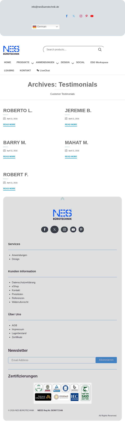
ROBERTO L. (17, 110)
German (41, 26)
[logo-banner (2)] (62, 402)
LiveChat (45, 70)
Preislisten (17, 294)
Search (100, 49)
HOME (7, 62)
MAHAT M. (76, 142)
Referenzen (18, 298)
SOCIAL (80, 62)
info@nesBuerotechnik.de (45, 6)
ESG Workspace (99, 62)
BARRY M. (14, 142)
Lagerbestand (19, 333)
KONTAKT (25, 70)
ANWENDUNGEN (45, 62)
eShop (15, 286)
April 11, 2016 (12, 119)
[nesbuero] (11, 49)
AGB (14, 325)
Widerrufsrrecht (20, 302)
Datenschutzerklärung (23, 282)
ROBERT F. (15, 174)
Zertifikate (17, 337)
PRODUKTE (23, 62)
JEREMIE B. (78, 110)
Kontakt (16, 290)
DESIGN (65, 62)
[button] (9, 125)
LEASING (9, 70)
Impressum (18, 329)
